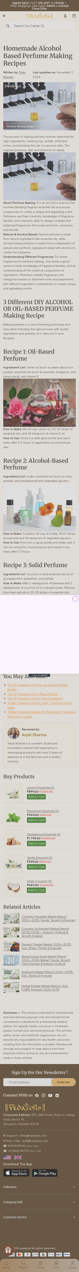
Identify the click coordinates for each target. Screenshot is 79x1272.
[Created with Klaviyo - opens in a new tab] (39, 675)
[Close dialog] (75, 598)
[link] (39, 634)
